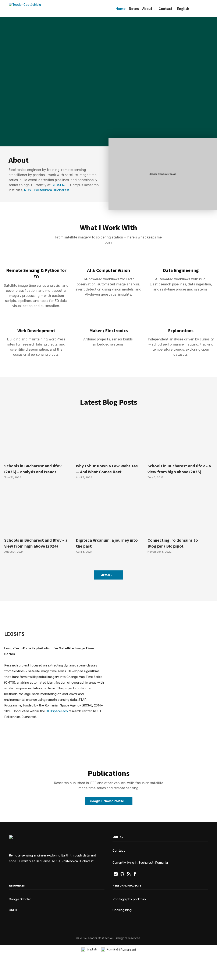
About (147, 8)
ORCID (13, 910)
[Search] (206, 8)
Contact (165, 8)
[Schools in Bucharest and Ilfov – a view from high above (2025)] (180, 437)
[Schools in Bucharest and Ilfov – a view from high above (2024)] (37, 511)
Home (120, 8)
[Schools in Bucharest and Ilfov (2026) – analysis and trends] (37, 437)
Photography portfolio (129, 899)
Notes (134, 8)
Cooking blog (122, 910)
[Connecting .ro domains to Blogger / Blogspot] (180, 511)
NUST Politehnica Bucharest (47, 190)
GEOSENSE (59, 185)
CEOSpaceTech (57, 711)
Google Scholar (20, 899)
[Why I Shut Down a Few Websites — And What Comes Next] (108, 437)
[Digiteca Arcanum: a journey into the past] (108, 511)
